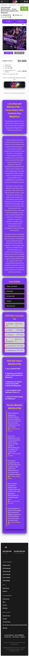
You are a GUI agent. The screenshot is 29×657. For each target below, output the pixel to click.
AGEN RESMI (6, 580)
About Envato (6, 615)
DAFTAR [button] (18, 53)
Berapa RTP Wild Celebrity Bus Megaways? (14, 398)
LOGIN (8, 21)
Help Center (6, 588)
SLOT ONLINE (21, 5)
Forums (5, 605)
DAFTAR (20, 21)
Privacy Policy (6, 622)
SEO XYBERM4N (19, 635)
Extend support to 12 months (16, 71)
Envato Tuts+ (8, 637)
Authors (5, 591)
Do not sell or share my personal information (15, 625)
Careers (5, 618)
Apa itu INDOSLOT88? (13, 369)
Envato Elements (9, 635)
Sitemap (5, 628)
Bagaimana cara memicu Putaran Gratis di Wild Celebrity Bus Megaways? (13, 384)
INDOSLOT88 (4, 5)
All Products (15, 637)
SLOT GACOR (6, 577)
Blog (4, 602)
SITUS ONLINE (12, 5)
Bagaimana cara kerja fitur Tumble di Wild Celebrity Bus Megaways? (14, 375)
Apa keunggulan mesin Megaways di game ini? (13, 391)
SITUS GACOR (6, 571)
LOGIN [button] (7, 53)
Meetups (5, 608)
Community (6, 599)
